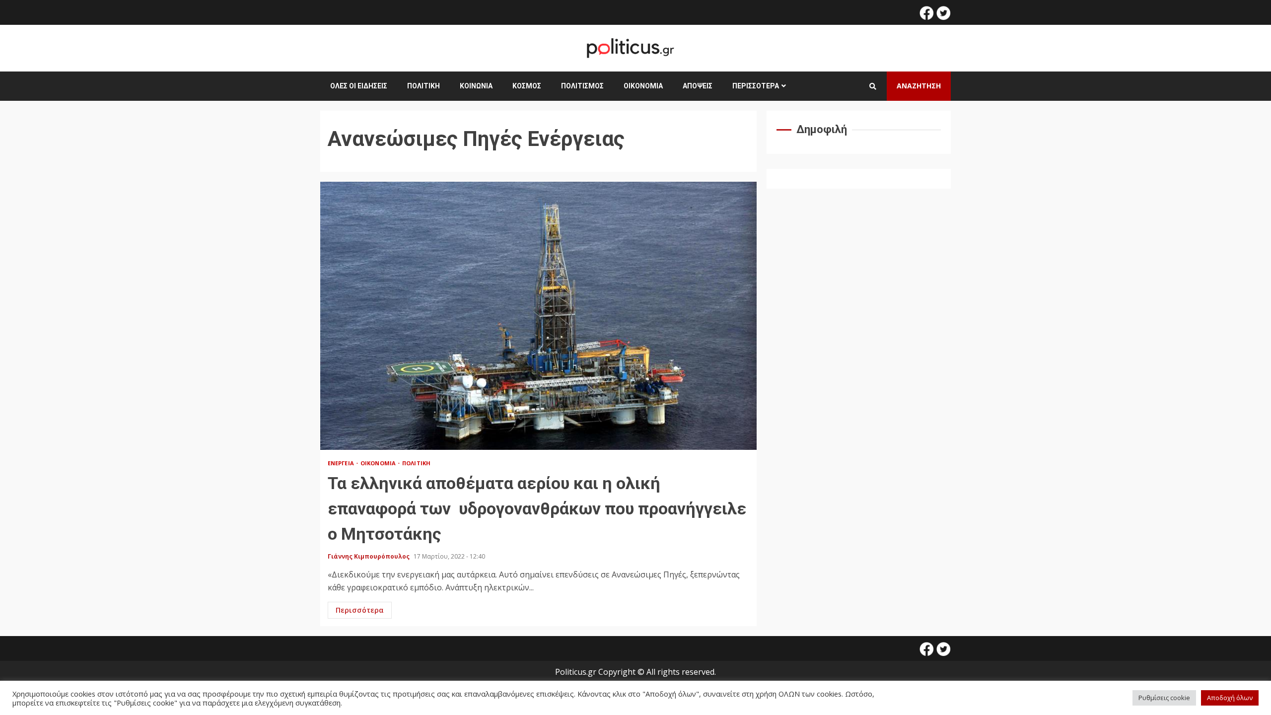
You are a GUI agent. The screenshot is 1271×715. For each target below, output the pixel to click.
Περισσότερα (755, 86)
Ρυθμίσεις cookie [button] (1164, 697)
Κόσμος (526, 86)
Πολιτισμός (582, 86)
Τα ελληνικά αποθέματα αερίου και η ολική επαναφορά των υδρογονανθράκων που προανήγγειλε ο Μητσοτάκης (538, 316)
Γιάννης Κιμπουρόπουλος (369, 556)
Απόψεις (697, 86)
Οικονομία (643, 86)
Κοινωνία (476, 86)
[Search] (872, 86)
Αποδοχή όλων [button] (1230, 697)
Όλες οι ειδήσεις (358, 86)
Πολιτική (423, 86)
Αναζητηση (919, 85)
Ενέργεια (341, 463)
